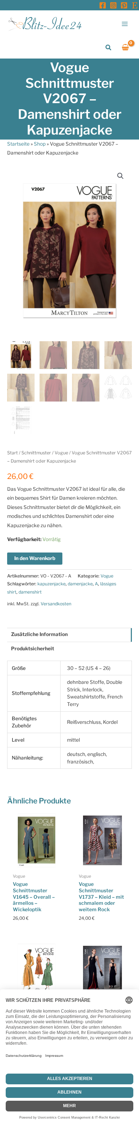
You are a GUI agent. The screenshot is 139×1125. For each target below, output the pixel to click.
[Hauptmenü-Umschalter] (125, 24)
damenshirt (30, 592)
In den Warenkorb (34, 558)
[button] (108, 47)
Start (12, 452)
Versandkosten (56, 603)
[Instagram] (113, 5)
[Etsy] (134, 5)
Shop (40, 144)
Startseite (18, 144)
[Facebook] (102, 5)
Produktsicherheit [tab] (32, 648)
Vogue (61, 452)
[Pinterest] (124, 5)
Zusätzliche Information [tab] (39, 634)
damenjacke (80, 583)
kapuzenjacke (51, 583)
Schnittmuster (36, 452)
